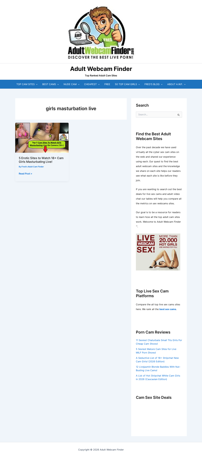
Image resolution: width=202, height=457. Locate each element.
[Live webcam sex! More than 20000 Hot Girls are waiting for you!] (158, 251)
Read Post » (25, 173)
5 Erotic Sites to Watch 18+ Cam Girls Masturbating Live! (41, 160)
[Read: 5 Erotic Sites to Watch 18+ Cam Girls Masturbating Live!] (42, 137)
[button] (36, 84)
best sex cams (167, 309)
